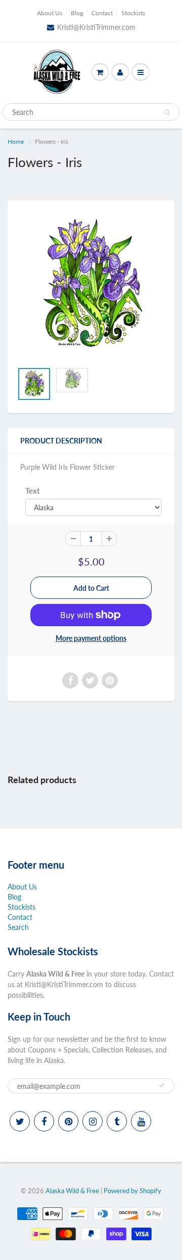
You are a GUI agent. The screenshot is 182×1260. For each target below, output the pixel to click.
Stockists (133, 13)
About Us (49, 13)
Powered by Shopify (132, 1191)
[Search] (167, 112)
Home (16, 141)
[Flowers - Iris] (91, 286)
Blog (77, 13)
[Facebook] (44, 1121)
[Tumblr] (117, 1121)
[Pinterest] (68, 1121)
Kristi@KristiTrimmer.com (96, 27)
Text (32, 490)
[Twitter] (20, 1121)
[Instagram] (92, 1121)
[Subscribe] (161, 1085)
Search (18, 927)
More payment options (91, 638)
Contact (102, 13)
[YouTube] (141, 1121)
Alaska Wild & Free (72, 1191)
